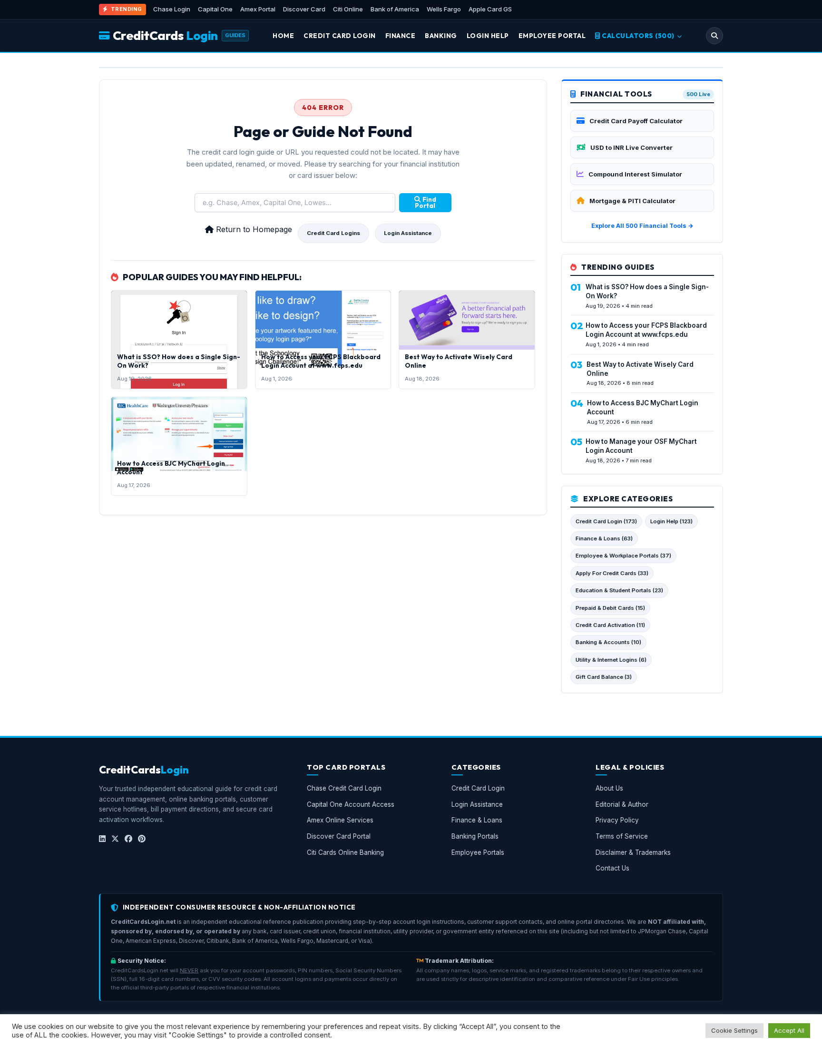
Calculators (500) (638, 35)
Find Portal (425, 202)
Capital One (215, 9)
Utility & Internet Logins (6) (611, 659)
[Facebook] (128, 839)
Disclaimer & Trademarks (633, 852)
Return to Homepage (253, 229)
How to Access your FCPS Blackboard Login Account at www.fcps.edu (321, 361)
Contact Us (612, 868)
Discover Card (304, 9)
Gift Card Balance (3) (604, 677)
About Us (609, 789)
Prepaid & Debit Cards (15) (610, 608)
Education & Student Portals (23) (619, 590)
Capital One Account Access (350, 804)
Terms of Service (622, 836)
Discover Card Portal (339, 836)
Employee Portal (552, 35)
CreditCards (165, 35)
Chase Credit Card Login (344, 789)
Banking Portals (475, 836)
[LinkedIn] (102, 839)
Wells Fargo (444, 9)
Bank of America (395, 9)
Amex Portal (257, 9)
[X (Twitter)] (115, 839)
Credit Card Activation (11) (610, 625)
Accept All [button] (789, 1030)
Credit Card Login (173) (606, 521)
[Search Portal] (714, 35)
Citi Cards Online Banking (345, 852)
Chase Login (171, 9)
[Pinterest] (142, 839)
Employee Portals (477, 852)
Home (283, 35)
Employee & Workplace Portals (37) (623, 555)
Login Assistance (408, 233)
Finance (400, 35)
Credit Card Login (339, 35)
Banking (441, 35)
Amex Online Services (340, 820)
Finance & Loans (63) (604, 538)
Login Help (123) (671, 521)
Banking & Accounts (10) (608, 642)
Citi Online (348, 9)
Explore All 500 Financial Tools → (642, 225)
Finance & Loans (476, 820)
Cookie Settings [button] (734, 1030)
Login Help (488, 35)
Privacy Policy (617, 820)
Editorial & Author (622, 804)
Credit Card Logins (333, 233)
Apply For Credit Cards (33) (612, 573)
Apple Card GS (490, 9)
